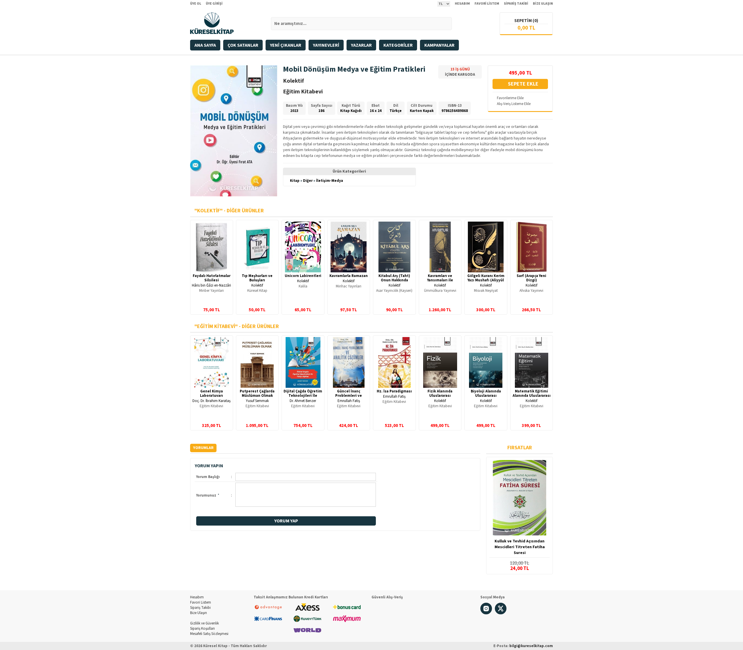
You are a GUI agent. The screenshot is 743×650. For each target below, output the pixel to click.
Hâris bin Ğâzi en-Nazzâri (211, 285)
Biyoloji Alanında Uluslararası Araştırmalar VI (486, 396)
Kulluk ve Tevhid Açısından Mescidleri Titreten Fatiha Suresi (520, 547)
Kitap (295, 180)
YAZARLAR (361, 45)
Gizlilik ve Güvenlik (204, 623)
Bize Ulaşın (198, 612)
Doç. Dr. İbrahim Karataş (211, 400)
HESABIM (462, 3)
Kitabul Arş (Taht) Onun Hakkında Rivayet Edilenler (394, 280)
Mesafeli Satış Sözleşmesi (209, 633)
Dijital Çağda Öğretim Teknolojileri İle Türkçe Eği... (303, 396)
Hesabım (197, 597)
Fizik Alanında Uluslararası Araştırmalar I (440, 396)
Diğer (308, 180)
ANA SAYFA (205, 45)
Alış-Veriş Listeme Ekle (514, 103)
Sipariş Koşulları (202, 628)
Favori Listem (200, 602)
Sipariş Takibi (200, 607)
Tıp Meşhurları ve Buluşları (257, 278)
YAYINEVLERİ (326, 45)
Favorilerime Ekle (510, 98)
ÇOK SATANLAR (243, 45)
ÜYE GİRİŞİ (214, 3)
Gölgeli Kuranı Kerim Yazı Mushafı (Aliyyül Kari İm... (485, 280)
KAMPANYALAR (439, 45)
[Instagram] (486, 613)
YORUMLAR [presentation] (203, 448)
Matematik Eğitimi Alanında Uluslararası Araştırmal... (532, 396)
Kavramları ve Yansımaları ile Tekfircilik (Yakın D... (440, 280)
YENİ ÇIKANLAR (285, 45)
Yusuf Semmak (257, 400)
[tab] (203, 448)
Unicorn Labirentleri (303, 275)
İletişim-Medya (329, 180)
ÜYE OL (195, 3)
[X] (500, 613)
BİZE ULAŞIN (543, 3)
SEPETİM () (526, 21)
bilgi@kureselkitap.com (531, 646)
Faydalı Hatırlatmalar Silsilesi (211, 278)
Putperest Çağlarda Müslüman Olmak (257, 393)
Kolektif (257, 285)
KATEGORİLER (398, 45)
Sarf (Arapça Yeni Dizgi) (531, 278)
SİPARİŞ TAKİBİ (516, 3)
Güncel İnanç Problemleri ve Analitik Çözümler (349, 396)
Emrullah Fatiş (349, 400)
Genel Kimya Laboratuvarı (211, 393)
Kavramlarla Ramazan (348, 275)
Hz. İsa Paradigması (394, 391)
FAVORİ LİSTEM (487, 3)
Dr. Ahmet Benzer (303, 400)
